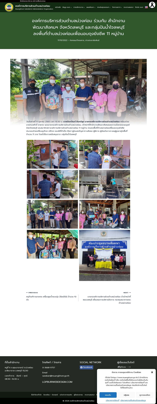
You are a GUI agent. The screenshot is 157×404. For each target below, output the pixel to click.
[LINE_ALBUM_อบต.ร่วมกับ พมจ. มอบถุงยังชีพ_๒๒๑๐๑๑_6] (104, 214)
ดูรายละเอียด (144, 395)
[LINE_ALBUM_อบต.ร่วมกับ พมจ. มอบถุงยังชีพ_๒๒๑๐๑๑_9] (52, 244)
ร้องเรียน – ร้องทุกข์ (50, 395)
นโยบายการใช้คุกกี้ (112, 400)
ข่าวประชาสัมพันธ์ (92, 40)
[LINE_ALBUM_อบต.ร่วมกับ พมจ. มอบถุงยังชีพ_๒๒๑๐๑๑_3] (104, 184)
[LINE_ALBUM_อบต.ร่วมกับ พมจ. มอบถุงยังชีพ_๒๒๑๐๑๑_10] (104, 255)
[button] (152, 372)
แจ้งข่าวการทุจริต (66, 395)
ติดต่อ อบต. (139, 7)
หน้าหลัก (58, 7)
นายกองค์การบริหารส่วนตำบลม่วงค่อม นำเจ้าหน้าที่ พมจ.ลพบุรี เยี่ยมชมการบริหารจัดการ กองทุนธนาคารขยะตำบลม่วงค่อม (107, 297)
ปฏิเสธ (126, 395)
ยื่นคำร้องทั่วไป (36, 395)
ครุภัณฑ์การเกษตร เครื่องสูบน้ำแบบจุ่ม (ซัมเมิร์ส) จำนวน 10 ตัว (51, 296)
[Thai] (146, 7)
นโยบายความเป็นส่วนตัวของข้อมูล (133, 400)
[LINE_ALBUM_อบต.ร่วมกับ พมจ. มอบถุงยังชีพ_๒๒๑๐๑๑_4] (52, 214)
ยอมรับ (108, 395)
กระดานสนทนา (128, 7)
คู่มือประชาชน (78, 395)
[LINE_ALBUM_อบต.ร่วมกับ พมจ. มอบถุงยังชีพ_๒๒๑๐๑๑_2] (52, 184)
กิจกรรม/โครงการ (77, 40)
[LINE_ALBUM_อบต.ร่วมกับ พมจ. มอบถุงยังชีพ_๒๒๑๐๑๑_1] (104, 154)
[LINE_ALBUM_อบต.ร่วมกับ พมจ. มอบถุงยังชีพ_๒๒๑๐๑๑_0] (52, 154)
